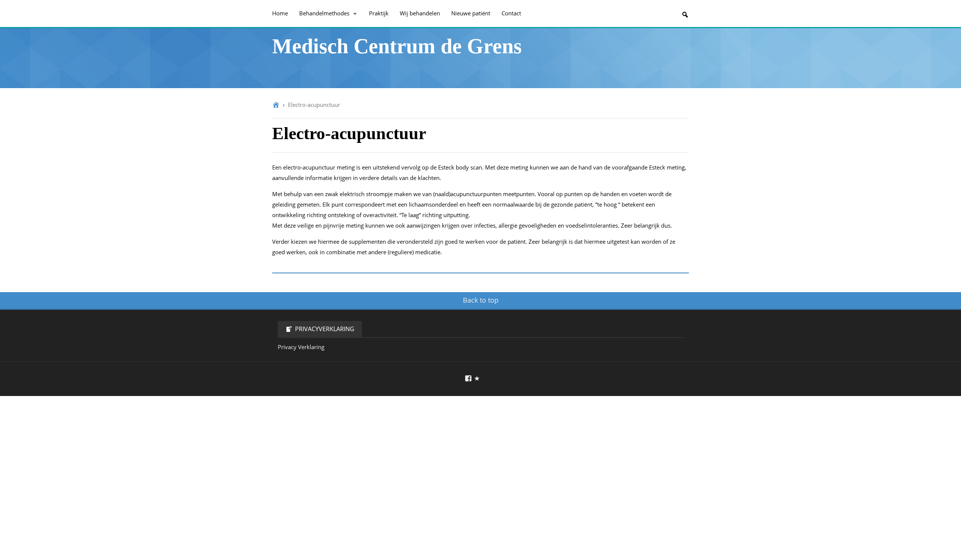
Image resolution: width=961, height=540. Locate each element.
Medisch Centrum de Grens (397, 46)
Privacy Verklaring (301, 347)
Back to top (481, 300)
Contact (511, 13)
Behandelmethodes (325, 13)
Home (280, 13)
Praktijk (379, 13)
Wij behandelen (420, 13)
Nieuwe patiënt (470, 13)
